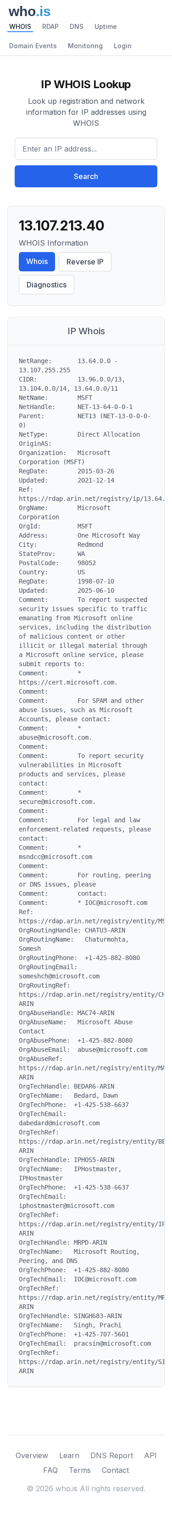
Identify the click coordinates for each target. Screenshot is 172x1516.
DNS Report (111, 1455)
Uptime (105, 26)
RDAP (50, 26)
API (150, 1455)
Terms (80, 1470)
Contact (115, 1470)
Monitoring (85, 46)
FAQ (50, 1470)
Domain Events (33, 46)
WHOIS (20, 26)
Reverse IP (85, 261)
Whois (37, 261)
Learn (69, 1455)
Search (86, 176)
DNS (76, 26)
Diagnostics (47, 284)
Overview (32, 1455)
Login (123, 46)
